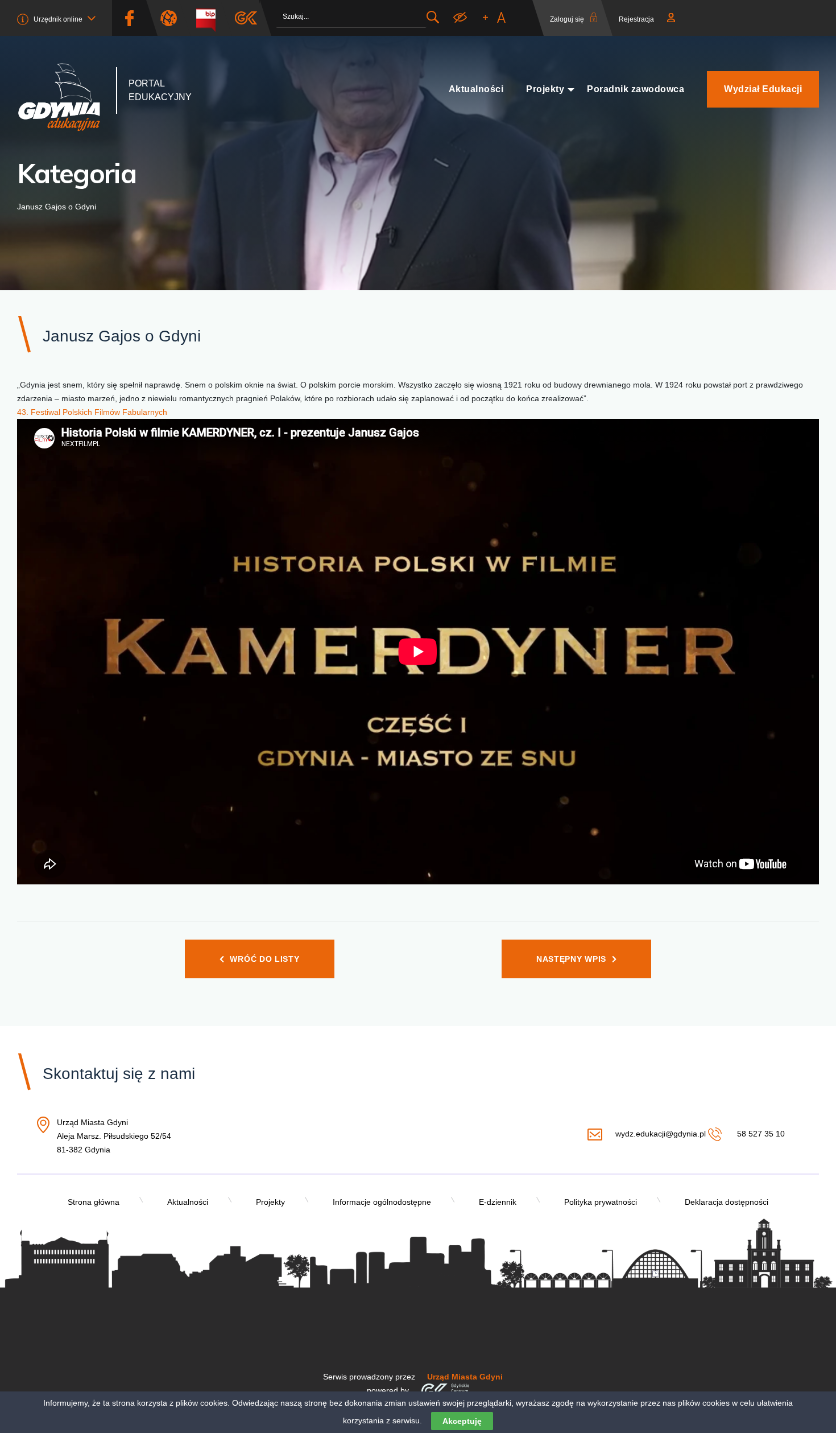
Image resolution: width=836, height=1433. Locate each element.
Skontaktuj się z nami (119, 1073)
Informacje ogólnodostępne (382, 1201)
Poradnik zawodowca (635, 89)
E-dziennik (497, 1201)
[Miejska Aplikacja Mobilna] (246, 18)
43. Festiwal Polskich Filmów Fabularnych (92, 412)
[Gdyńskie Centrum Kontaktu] (445, 1390)
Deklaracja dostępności (726, 1201)
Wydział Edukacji (763, 89)
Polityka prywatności (600, 1201)
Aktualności (476, 89)
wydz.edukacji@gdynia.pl (660, 1133)
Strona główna (93, 1201)
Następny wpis (571, 958)
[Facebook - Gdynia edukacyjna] (129, 18)
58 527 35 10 (759, 1133)
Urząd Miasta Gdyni (465, 1376)
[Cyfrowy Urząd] (173, 18)
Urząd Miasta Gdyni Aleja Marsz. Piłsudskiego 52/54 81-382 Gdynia (114, 1136)
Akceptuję (462, 1421)
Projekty (545, 89)
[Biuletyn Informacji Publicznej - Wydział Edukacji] (210, 18)
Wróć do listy (264, 958)
